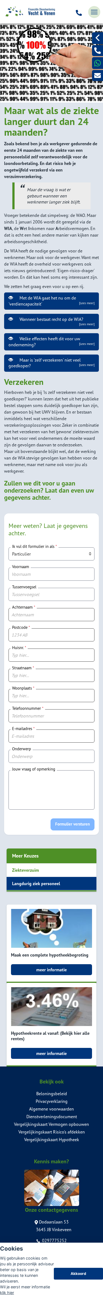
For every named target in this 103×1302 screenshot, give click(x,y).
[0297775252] (79, 12)
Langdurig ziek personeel (36, 883)
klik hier (7, 1292)
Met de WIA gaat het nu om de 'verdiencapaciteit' (51, 300)
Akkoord (78, 1273)
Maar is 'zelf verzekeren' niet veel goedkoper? (51, 362)
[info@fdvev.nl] (97, 75)
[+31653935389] (97, 63)
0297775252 (54, 1240)
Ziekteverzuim (25, 870)
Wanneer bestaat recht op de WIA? (55, 321)
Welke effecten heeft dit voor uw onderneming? (51, 341)
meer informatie (51, 969)
